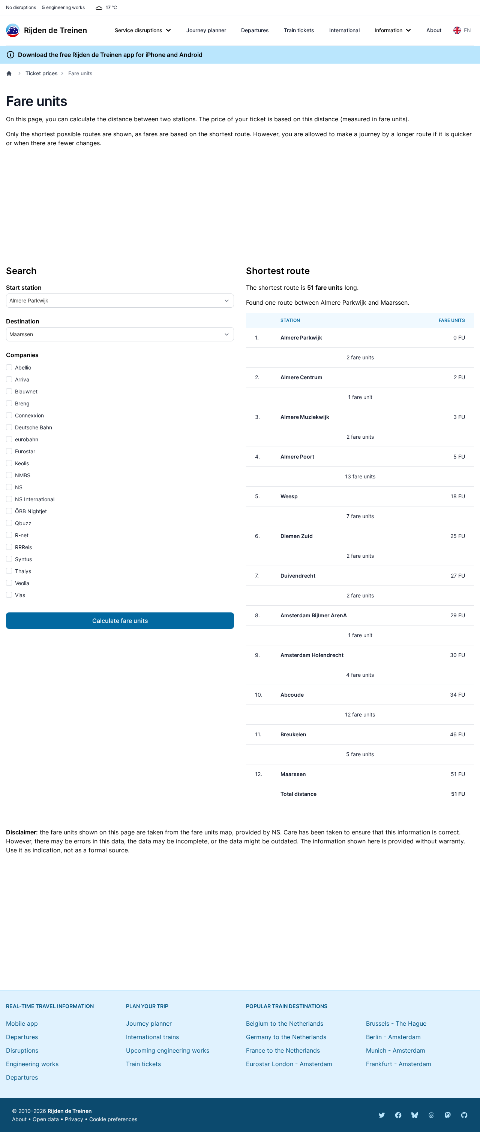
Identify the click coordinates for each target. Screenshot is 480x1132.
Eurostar (24, 451)
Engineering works (32, 1064)
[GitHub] (464, 1115)
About (433, 30)
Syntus (23, 559)
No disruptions (21, 7)
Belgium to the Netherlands (284, 1023)
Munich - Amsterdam (395, 1050)
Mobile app (22, 1023)
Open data (46, 1119)
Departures (255, 30)
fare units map (211, 832)
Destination (22, 321)
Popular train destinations (286, 1006)
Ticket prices (42, 73)
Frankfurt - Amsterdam (398, 1064)
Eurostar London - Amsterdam (289, 1064)
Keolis (21, 463)
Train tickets (299, 30)
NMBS (22, 475)
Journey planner (206, 30)
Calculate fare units (120, 620)
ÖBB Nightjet (30, 511)
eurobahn (26, 439)
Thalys (22, 571)
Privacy (74, 1119)
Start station (24, 287)
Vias (19, 595)
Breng (22, 403)
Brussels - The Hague (396, 1023)
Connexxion (29, 415)
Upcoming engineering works (167, 1050)
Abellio (22, 367)
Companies (22, 355)
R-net (21, 535)
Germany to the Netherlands (286, 1037)
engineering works (63, 7)
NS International (34, 499)
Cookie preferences (113, 1119)
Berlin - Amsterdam (393, 1037)
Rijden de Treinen (70, 1111)
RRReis (23, 547)
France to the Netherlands (283, 1050)
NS (18, 487)
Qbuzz (23, 523)
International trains (152, 1037)
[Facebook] (398, 1115)
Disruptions (22, 1050)
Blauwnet (26, 391)
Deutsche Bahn (33, 427)
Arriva (21, 379)
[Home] (10, 73)
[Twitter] (382, 1115)
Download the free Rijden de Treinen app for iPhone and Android (110, 54)
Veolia (21, 583)
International (344, 30)
